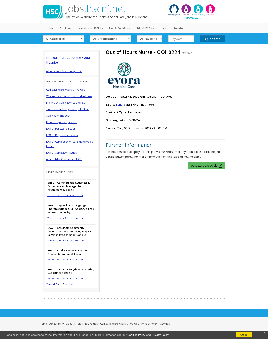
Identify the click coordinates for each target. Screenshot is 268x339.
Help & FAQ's (144, 28)
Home (50, 28)
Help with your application (61, 122)
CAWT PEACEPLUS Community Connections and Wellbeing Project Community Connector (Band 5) (69, 231)
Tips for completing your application (67, 109)
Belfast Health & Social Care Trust (65, 195)
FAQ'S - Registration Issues (62, 135)
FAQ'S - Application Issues (61, 152)
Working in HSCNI (90, 28)
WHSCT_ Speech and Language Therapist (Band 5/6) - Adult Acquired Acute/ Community (70, 209)
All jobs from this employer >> (64, 71)
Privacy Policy (160, 334)
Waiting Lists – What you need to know (69, 96)
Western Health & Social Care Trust (66, 217)
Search (212, 39)
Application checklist (58, 115)
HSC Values (91, 323)
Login (164, 28)
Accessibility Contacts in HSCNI (64, 159)
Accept (244, 334)
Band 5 (120, 104)
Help (78, 323)
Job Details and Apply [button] (206, 165)
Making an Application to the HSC (65, 102)
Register (178, 28)
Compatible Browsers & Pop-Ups (65, 89)
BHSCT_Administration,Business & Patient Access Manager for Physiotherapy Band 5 (68, 186)
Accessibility (56, 323)
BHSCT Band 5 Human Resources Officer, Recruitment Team (67, 252)
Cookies (165, 323)
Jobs (96, 8)
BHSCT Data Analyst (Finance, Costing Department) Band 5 (70, 271)
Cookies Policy (136, 334)
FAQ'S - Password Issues (61, 128)
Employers (66, 28)
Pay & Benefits (118, 28)
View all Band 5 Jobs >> (60, 284)
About (69, 323)
